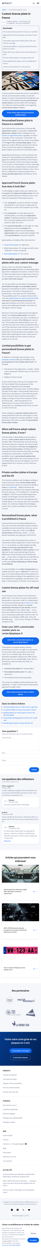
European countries (9, 359)
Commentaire (6, 737)
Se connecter (7, 1161)
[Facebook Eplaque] (12, 1210)
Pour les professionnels (11, 1087)
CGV (27, 1216)
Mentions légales (9, 1114)
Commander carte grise (20, 1051)
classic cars (30, 603)
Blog (4, 1148)
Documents (7, 1152)
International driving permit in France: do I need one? (20, 719)
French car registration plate (12, 135)
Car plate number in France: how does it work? (19, 710)
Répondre (7, 841)
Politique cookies (9, 1122)
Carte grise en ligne (10, 1079)
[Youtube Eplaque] (29, 1210)
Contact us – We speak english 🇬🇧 (15, 1144)
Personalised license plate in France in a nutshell (20, 32)
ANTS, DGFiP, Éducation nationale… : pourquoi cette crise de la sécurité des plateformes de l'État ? (19, 1183)
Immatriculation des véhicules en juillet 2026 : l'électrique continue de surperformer (19, 1175)
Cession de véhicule (10, 1075)
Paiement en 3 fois (9, 1157)
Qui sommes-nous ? (10, 1105)
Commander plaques (20, 1057)
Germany (13, 487)
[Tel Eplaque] (33, 3)
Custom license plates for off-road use (16, 67)
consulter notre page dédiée (11, 1245)
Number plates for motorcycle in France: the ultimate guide (19, 714)
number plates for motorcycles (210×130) (23, 298)
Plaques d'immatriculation (12, 1083)
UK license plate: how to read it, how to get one (20, 707)
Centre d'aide (7, 1135)
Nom (3, 753)
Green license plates (11, 245)
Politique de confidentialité (12, 1118)
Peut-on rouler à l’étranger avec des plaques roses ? (18, 1191)
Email (4, 760)
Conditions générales (10, 1109)
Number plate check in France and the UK (18, 723)
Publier (34, 770)
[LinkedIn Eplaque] (18, 1210)
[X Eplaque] (23, 1210)
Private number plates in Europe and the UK (18, 58)
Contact (6, 1140)
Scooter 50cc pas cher (10, 1092)
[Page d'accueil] (6, 3)
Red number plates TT (12, 254)
